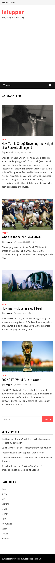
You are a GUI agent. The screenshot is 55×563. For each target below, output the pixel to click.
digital (5, 493)
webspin (8, 558)
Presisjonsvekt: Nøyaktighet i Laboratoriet (23, 452)
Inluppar (13, 12)
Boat (4, 488)
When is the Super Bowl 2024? (21, 237)
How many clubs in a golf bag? (22, 308)
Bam (39, 558)
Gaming (5, 503)
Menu (8, 85)
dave (8, 152)
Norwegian (7, 523)
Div (3, 498)
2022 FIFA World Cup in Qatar (21, 380)
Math (4, 508)
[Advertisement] (27, 53)
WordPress (28, 558)
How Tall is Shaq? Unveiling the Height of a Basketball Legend (27, 146)
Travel (5, 533)
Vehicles (6, 538)
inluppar (9, 242)
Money (5, 513)
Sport (5, 139)
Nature (5, 518)
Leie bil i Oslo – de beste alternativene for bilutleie (26, 447)
